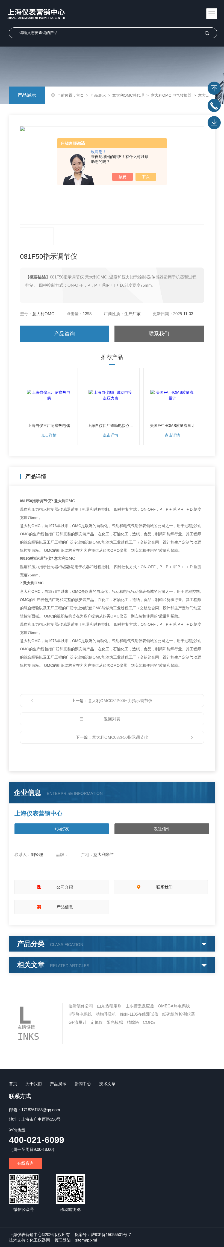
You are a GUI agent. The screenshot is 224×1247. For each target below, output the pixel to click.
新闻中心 (83, 1083)
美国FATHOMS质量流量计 (172, 425)
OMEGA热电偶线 (174, 1006)
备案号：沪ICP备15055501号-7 (102, 1234)
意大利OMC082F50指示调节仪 (120, 737)
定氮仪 (96, 1022)
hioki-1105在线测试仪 (139, 1014)
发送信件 (162, 828)
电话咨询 (214, 105)
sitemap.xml (86, 1240)
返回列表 (112, 719)
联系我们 (159, 334)
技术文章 (107, 1083)
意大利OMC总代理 (128, 95)
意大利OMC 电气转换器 (171, 95)
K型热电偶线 (80, 1014)
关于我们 (33, 1083)
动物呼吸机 (106, 1014)
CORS (149, 1022)
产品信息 (65, 906)
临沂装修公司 (81, 1006)
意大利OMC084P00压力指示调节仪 (120, 700)
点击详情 (49, 435)
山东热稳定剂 (109, 1006)
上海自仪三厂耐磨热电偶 (49, 425)
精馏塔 (133, 1022)
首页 (80, 95)
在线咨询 (25, 1163)
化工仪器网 (40, 1240)
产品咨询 (64, 334)
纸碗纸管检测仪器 (178, 1014)
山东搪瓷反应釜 (139, 1006)
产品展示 (26, 95)
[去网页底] (214, 122)
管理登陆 (62, 1240)
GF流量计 (78, 1022)
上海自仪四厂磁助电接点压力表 (110, 425)
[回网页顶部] (214, 88)
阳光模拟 (115, 1022)
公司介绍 (65, 887)
